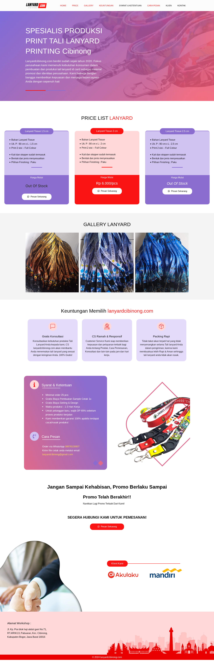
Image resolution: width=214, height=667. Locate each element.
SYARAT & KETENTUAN (130, 5)
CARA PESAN (153, 5)
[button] (36, 131)
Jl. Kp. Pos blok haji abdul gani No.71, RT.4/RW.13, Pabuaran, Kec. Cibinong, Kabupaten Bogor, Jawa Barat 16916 (27, 633)
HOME (63, 5)
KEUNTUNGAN (106, 5)
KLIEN (169, 5)
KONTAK (181, 5)
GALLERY (88, 5)
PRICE (75, 5)
